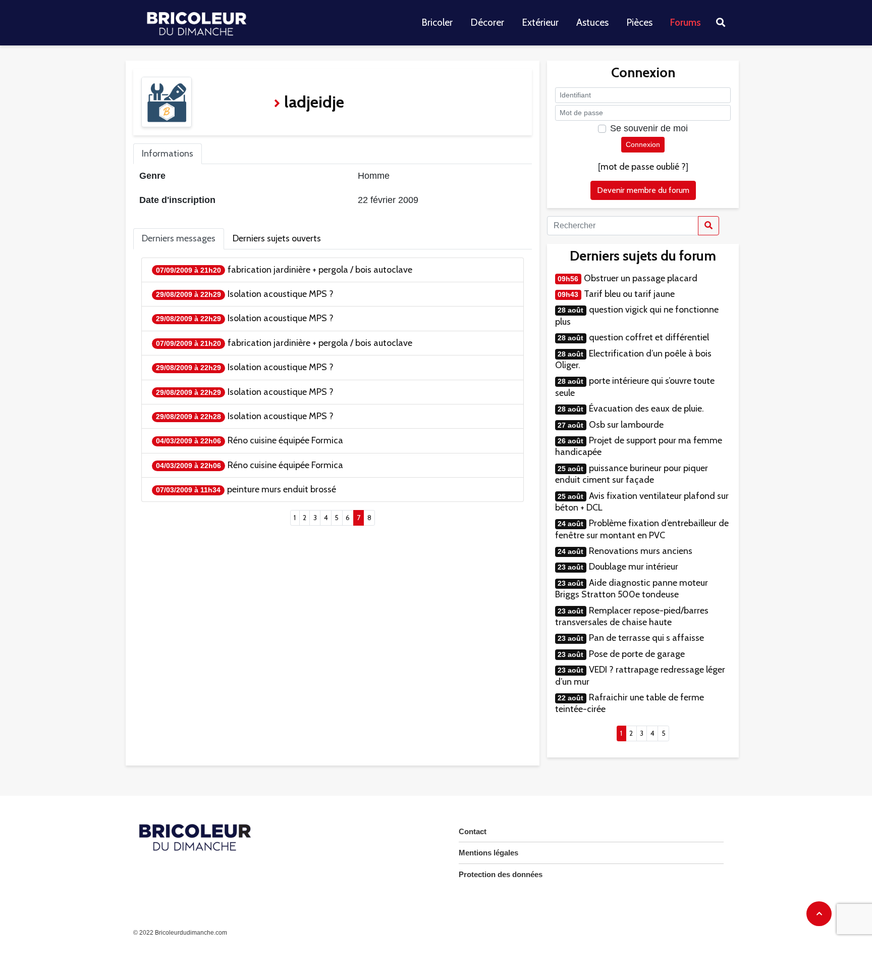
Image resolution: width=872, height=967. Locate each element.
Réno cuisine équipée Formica (285, 440)
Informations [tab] (167, 153)
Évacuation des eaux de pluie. (646, 408)
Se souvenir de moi (649, 128)
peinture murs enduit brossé (281, 489)
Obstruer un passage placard (640, 278)
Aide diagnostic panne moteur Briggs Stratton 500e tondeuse (631, 588)
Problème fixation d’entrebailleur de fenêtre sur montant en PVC (642, 529)
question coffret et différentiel (649, 337)
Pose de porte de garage (637, 653)
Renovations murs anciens (640, 550)
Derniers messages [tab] (178, 238)
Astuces (592, 22)
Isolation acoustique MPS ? (281, 293)
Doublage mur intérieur (633, 566)
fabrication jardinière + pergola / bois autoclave (320, 269)
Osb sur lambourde (626, 424)
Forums (685, 22)
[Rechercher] (708, 225)
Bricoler (437, 22)
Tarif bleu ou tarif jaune (629, 293)
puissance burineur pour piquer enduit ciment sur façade (631, 474)
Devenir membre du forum (643, 190)
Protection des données (500, 874)
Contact (472, 831)
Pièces (639, 22)
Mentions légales (488, 852)
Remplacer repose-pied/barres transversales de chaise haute (631, 616)
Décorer (487, 22)
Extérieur (540, 22)
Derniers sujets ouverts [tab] (277, 238)
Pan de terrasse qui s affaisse (646, 637)
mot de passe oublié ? (643, 166)
